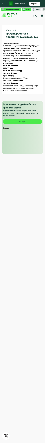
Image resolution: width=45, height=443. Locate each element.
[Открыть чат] (6, 436)
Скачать (22, 121)
